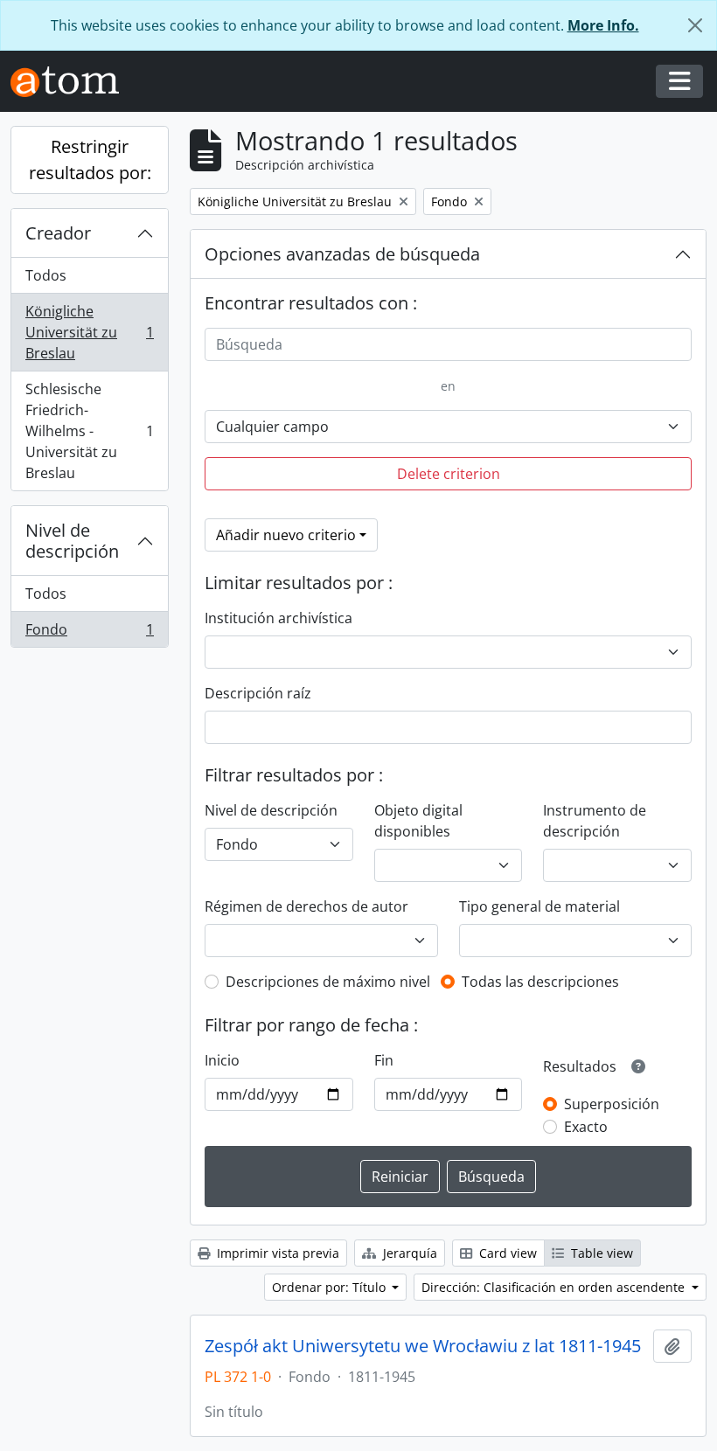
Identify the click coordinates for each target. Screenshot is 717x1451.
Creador (58, 233)
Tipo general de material (539, 906)
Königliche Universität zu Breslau (89, 332)
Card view (506, 1253)
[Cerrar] (695, 25)
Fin (383, 1060)
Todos (45, 275)
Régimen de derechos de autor (306, 906)
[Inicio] (71, 81)
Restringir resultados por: (90, 159)
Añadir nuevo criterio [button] (286, 535)
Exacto (586, 1126)
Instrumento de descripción (594, 821)
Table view (600, 1253)
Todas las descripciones (540, 981)
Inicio (222, 1060)
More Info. (603, 25)
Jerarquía (408, 1253)
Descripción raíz (258, 693)
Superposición (611, 1104)
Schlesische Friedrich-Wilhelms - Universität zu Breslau (89, 431)
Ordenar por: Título (330, 1287)
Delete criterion (448, 473)
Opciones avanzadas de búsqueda (342, 254)
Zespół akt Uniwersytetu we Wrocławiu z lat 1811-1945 (423, 1346)
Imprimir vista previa (276, 1253)
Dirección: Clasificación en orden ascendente (554, 1287)
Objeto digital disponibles (418, 821)
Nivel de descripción (72, 540)
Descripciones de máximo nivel (328, 981)
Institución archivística (278, 618)
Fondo (89, 633)
